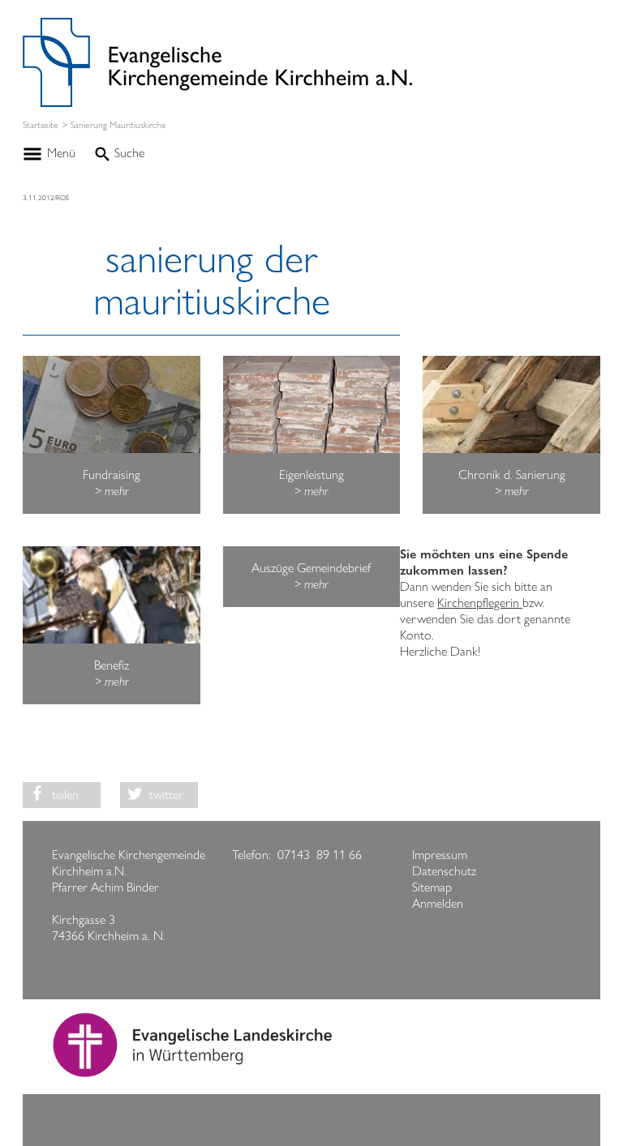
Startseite (40, 125)
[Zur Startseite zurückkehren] (217, 25)
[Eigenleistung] (311, 404)
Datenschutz (444, 871)
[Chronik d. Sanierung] (511, 404)
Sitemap (432, 887)
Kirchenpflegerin (479, 602)
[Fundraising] (111, 404)
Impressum (439, 854)
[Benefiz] (111, 595)
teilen (65, 794)
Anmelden (437, 903)
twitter (166, 794)
